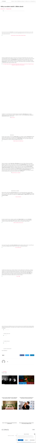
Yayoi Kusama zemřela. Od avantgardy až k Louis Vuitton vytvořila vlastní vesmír (26, 398)
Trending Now (32, 1)
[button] (22, 355)
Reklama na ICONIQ (11, 435)
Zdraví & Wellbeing (18, 1)
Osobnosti (22, 1)
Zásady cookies (22, 441)
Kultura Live (27, 1)
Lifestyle (12, 1)
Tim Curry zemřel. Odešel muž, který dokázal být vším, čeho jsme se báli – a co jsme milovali (9, 398)
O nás (16, 435)
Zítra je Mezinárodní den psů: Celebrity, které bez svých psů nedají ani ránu (26, 423)
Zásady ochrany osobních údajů (28, 441)
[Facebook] (33, 429)
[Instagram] (32, 429)
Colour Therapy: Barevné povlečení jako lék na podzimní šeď (9, 423)
